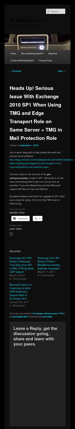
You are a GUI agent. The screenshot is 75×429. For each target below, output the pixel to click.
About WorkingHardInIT (32, 53)
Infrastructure (51, 313)
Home (13, 53)
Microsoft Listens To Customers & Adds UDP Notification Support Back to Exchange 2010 (21, 291)
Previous (15, 71)
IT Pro (62, 313)
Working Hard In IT (28, 20)
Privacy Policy (45, 60)
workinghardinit (20, 316)
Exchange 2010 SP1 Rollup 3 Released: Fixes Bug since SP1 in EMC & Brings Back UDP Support (22, 265)
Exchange (38, 313)
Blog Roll (52, 53)
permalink (47, 316)
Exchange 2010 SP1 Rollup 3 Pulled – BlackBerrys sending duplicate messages (49, 263)
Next (61, 71)
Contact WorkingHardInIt (22, 60)
